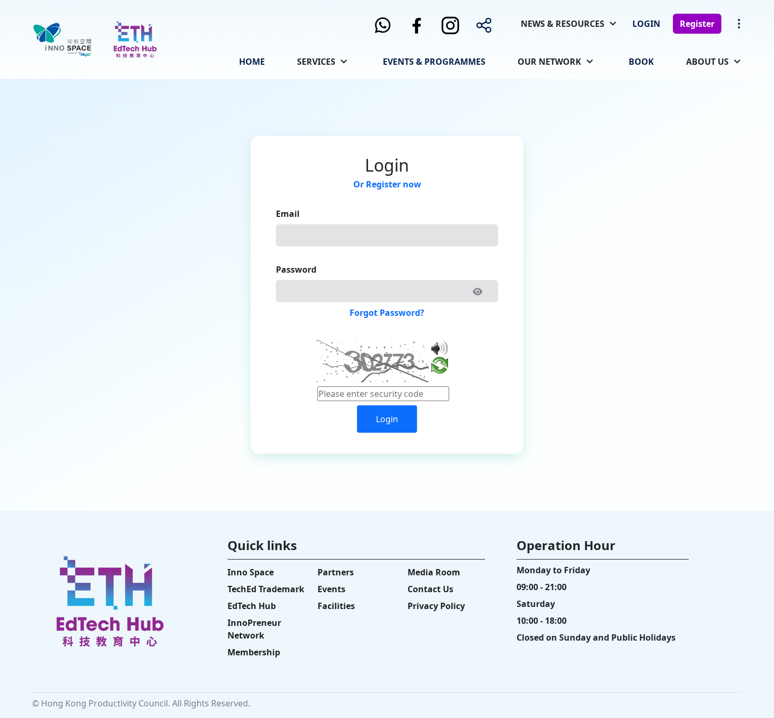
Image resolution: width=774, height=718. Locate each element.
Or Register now (387, 184)
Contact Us (430, 589)
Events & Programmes (434, 61)
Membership (253, 652)
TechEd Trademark (265, 589)
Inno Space (250, 572)
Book (641, 61)
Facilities (336, 606)
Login (646, 23)
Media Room (434, 572)
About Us (707, 61)
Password (296, 269)
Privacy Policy (436, 606)
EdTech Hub (251, 606)
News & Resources (562, 23)
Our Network (549, 61)
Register (697, 23)
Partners (335, 572)
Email (288, 214)
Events (331, 589)
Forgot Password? (387, 312)
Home (252, 61)
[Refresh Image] (439, 367)
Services (316, 61)
